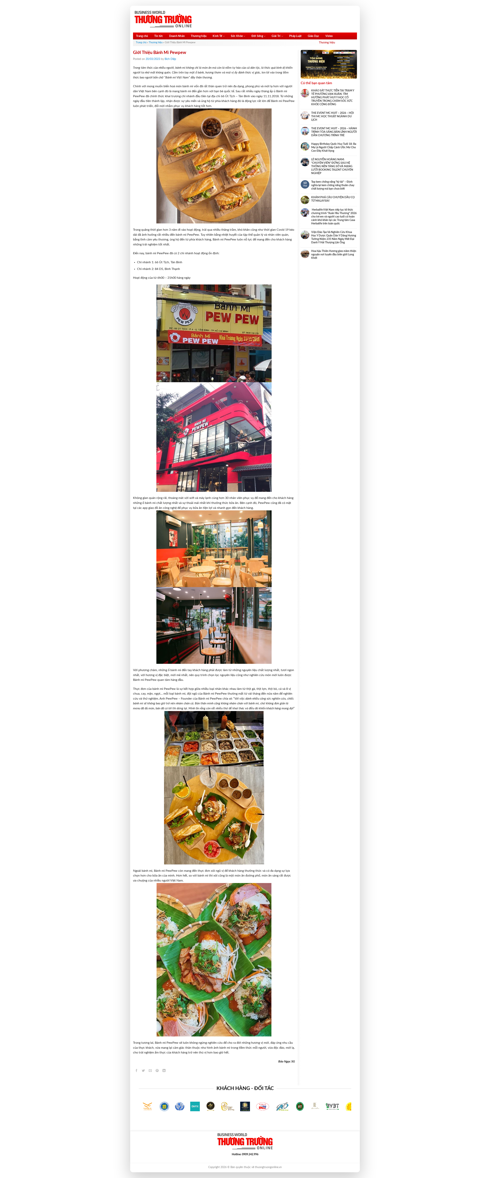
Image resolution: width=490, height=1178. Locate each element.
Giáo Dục (313, 36)
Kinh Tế (217, 36)
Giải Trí (276, 36)
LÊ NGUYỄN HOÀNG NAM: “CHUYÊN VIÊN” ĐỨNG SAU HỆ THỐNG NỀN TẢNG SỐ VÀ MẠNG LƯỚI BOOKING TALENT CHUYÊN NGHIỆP (332, 166)
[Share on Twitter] (143, 1071)
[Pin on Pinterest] (157, 1071)
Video (329, 36)
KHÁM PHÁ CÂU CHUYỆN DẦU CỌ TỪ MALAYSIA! (333, 199)
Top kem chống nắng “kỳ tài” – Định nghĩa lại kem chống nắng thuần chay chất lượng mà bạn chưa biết (332, 185)
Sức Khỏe (237, 36)
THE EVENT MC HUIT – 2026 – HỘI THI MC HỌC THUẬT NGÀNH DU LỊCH (332, 116)
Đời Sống (257, 36)
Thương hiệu (199, 36)
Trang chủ (142, 36)
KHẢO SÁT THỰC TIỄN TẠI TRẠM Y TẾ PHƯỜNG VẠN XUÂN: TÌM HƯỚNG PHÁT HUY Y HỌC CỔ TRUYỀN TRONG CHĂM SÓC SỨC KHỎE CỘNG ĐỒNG (332, 97)
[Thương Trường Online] (163, 19)
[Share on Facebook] (136, 1071)
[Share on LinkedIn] (164, 1071)
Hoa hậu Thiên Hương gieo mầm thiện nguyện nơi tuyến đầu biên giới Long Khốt (333, 254)
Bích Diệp (170, 59)
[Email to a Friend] (150, 1071)
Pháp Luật (295, 36)
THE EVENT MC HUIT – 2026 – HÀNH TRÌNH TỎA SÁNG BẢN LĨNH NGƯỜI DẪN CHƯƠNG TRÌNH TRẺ (334, 132)
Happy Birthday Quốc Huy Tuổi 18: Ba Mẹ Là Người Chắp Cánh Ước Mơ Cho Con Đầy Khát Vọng (333, 147)
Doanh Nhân (177, 36)
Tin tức (158, 36)
